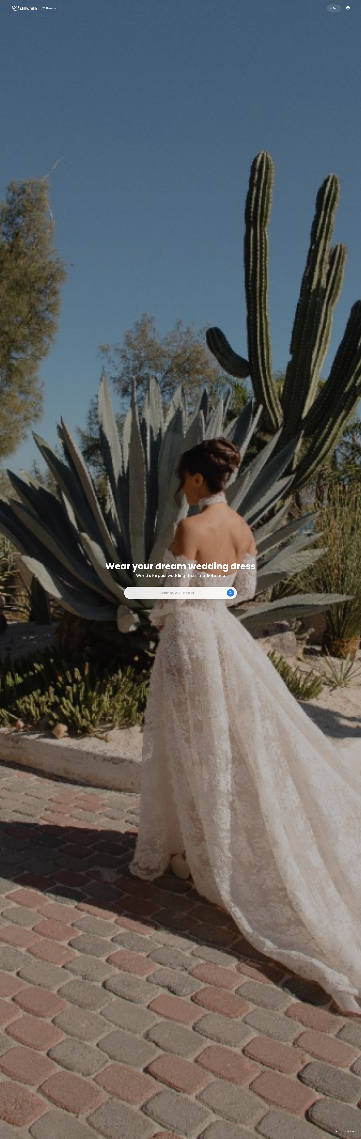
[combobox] (180, 592)
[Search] (230, 593)
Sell (335, 8)
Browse (51, 8)
